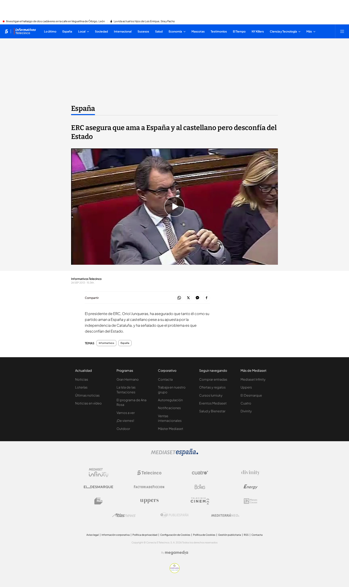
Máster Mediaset (170, 428)
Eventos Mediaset (213, 403)
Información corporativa (116, 534)
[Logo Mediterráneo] (225, 515)
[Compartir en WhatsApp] (179, 298)
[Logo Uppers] (149, 501)
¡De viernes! (125, 420)
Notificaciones (169, 408)
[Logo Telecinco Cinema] (200, 501)
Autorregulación (170, 400)
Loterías (81, 387)
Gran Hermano (128, 379)
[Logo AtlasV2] (124, 515)
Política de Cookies (204, 534)
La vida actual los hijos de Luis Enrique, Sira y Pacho (144, 21)
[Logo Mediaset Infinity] (98, 473)
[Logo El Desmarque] (98, 487)
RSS (246, 534)
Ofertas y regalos (212, 387)
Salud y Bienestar (212, 411)
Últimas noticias (87, 395)
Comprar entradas (213, 379)
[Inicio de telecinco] (6, 31)
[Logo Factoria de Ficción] (149, 487)
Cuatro (246, 403)
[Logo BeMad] (98, 501)
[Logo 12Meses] (250, 501)
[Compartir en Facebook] (206, 298)
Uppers (246, 387)
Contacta (165, 379)
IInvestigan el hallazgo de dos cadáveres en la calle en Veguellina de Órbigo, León (55, 21)
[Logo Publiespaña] (174, 515)
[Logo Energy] (251, 487)
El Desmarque (251, 395)
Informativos (106, 343)
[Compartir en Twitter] (188, 298)
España (83, 108)
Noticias (81, 379)
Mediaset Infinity (253, 379)
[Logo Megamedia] (176, 552)
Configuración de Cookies (175, 534)
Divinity (246, 411)
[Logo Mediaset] (174, 454)
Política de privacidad (144, 534)
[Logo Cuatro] (200, 473)
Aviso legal (92, 534)
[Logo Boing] (199, 487)
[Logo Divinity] (250, 473)
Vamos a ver (126, 413)
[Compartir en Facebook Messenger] (197, 298)
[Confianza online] (175, 572)
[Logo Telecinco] (149, 473)
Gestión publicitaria (229, 534)
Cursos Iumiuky (211, 395)
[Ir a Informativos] (25, 31)
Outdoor (123, 428)
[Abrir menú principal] (342, 31)
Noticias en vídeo (88, 403)
